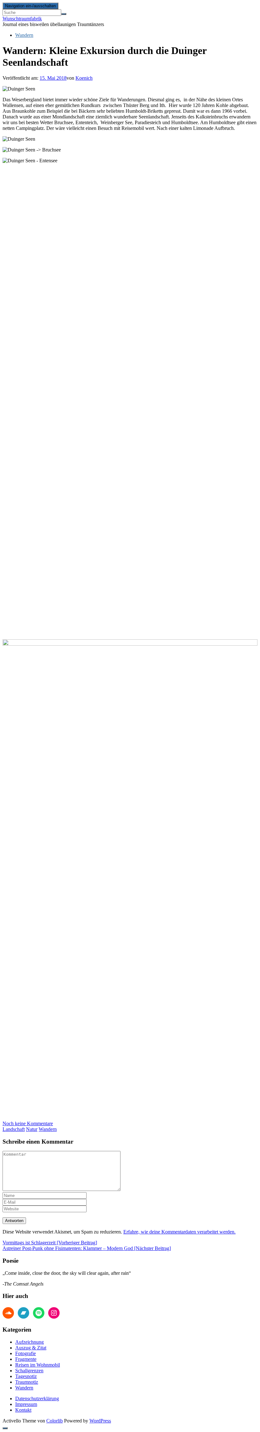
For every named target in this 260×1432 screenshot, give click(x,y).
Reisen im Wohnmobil (37, 1365)
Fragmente (25, 1359)
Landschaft (14, 1129)
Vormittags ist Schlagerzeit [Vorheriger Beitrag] (50, 1242)
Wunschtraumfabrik (22, 18)
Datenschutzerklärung (37, 1398)
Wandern (24, 35)
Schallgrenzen (29, 1370)
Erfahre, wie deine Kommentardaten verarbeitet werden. (179, 1231)
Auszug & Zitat (30, 1347)
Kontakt (23, 1410)
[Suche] (63, 14)
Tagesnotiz (26, 1376)
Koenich (84, 78)
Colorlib (54, 1420)
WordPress (100, 1420)
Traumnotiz (26, 1382)
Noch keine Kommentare (28, 1123)
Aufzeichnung (29, 1342)
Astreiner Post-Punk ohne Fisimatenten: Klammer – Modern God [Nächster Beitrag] (87, 1248)
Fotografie (25, 1353)
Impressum (26, 1404)
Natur (31, 1129)
